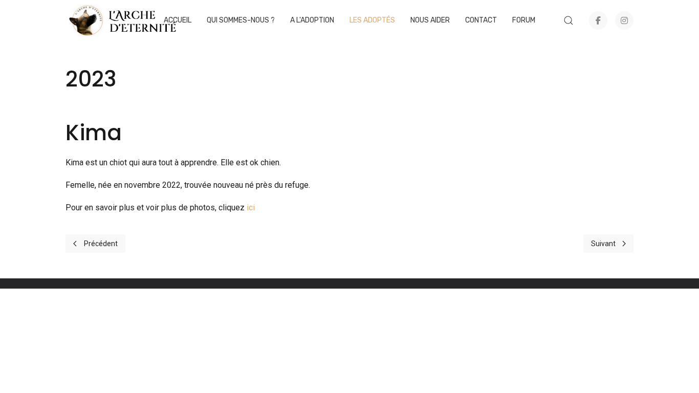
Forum (523, 20)
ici (251, 207)
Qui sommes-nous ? (241, 20)
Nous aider (430, 20)
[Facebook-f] (598, 20)
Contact (481, 20)
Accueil (177, 20)
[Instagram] (624, 20)
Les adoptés (372, 20)
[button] (568, 20)
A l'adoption (312, 20)
